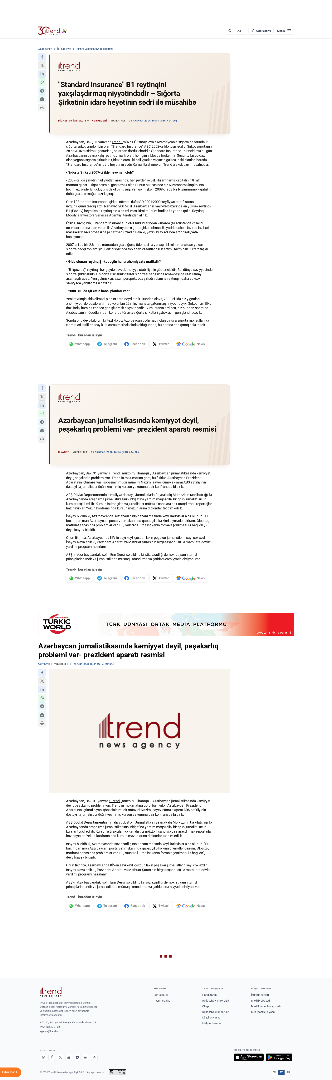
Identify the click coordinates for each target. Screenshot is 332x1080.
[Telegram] (77, 1057)
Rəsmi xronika (162, 1000)
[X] (60, 1057)
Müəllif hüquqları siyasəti (266, 1006)
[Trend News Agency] (50, 992)
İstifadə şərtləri (260, 994)
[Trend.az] (52, 31)
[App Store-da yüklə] (249, 1057)
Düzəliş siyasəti (211, 1017)
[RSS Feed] (94, 1057)
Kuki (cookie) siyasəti (263, 1011)
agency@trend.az (49, 1031)
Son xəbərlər (161, 994)
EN (274, 1072)
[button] (42, 57)
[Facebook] (51, 1057)
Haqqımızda (209, 994)
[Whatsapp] (43, 1057)
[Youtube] (68, 1057)
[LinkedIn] (85, 1057)
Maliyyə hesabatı (212, 1023)
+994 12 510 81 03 (50, 1026)
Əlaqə (205, 1006)
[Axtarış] (230, 31)
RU (288, 1072)
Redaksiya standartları (215, 1011)
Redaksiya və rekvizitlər (216, 1000)
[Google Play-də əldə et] (279, 1057)
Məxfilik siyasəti (260, 1000)
